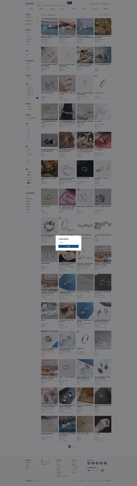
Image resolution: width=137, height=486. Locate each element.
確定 (68, 246)
